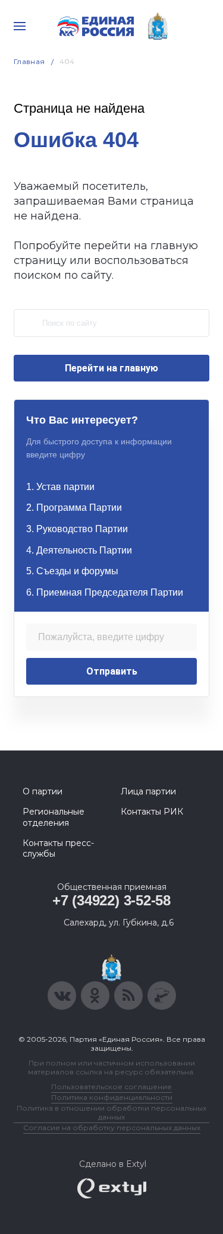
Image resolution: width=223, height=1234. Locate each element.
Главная (29, 61)
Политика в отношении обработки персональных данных (111, 1112)
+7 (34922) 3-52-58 (111, 900)
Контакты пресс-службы (58, 848)
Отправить (111, 671)
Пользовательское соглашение (111, 1086)
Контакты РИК (152, 811)
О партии (42, 791)
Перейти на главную (111, 368)
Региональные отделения (53, 817)
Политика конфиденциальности (111, 1097)
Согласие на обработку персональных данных (111, 1127)
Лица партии (148, 791)
